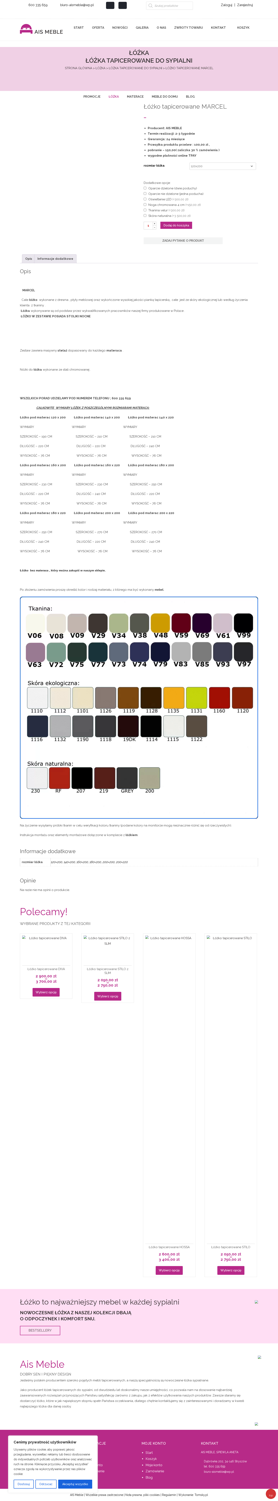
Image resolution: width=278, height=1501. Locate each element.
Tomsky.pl (201, 1495)
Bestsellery (40, 1330)
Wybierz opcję (46, 992)
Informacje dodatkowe (55, 259)
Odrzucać (46, 1484)
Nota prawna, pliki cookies (142, 1495)
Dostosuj (24, 1484)
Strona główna (78, 68)
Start (79, 27)
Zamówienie (155, 1471)
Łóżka (100, 68)
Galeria (142, 27)
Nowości (120, 27)
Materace (135, 96)
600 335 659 (38, 5)
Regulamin (169, 1495)
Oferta (98, 27)
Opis (28, 259)
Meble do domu (165, 96)
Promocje (92, 96)
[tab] (28, 258)
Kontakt (218, 27)
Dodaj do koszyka (176, 225)
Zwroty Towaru (188, 27)
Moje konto (154, 1465)
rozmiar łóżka (154, 165)
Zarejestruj (245, 5)
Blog (190, 96)
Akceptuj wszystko (75, 1484)
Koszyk (243, 27)
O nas (161, 27)
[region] (53, 1464)
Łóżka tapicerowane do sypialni (135, 68)
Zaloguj (226, 5)
